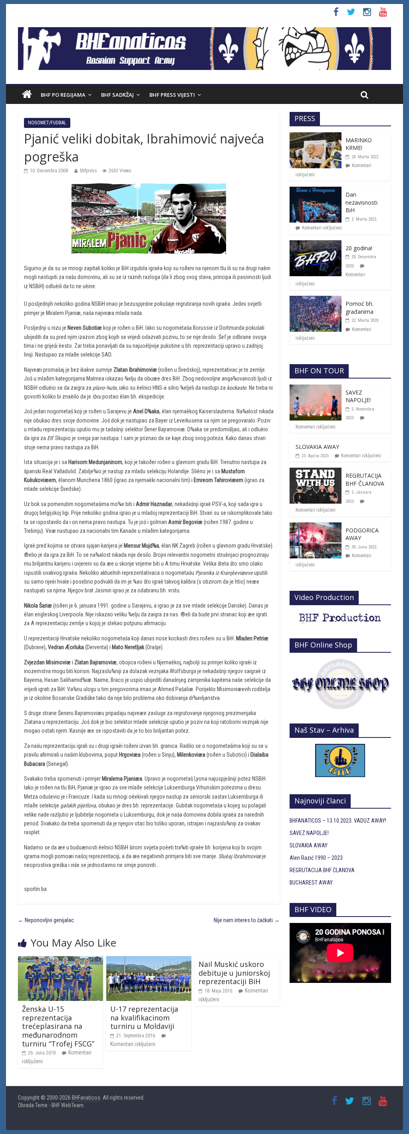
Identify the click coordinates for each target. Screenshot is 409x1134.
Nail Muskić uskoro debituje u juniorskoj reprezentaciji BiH (234, 972)
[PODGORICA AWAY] (315, 527)
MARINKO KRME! (358, 144)
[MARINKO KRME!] (315, 137)
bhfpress (88, 170)
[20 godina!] (315, 244)
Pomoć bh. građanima (359, 307)
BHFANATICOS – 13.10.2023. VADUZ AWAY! (338, 820)
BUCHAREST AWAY (311, 882)
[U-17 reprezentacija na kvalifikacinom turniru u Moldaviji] (148, 960)
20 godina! (358, 248)
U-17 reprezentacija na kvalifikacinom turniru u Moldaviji (144, 1017)
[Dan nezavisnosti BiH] (315, 191)
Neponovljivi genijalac (46, 920)
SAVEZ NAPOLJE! (358, 396)
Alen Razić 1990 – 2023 (316, 858)
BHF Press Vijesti (172, 94)
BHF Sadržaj (117, 94)
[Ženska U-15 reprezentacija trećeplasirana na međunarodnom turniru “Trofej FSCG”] (60, 960)
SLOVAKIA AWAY (317, 446)
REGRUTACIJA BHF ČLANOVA (364, 479)
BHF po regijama (63, 94)
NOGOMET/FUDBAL (47, 123)
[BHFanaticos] (204, 31)
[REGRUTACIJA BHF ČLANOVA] (315, 472)
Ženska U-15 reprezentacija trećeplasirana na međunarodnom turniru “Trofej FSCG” (58, 1026)
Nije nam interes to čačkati (247, 920)
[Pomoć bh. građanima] (315, 300)
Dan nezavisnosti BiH (361, 202)
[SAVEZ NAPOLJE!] (315, 389)
